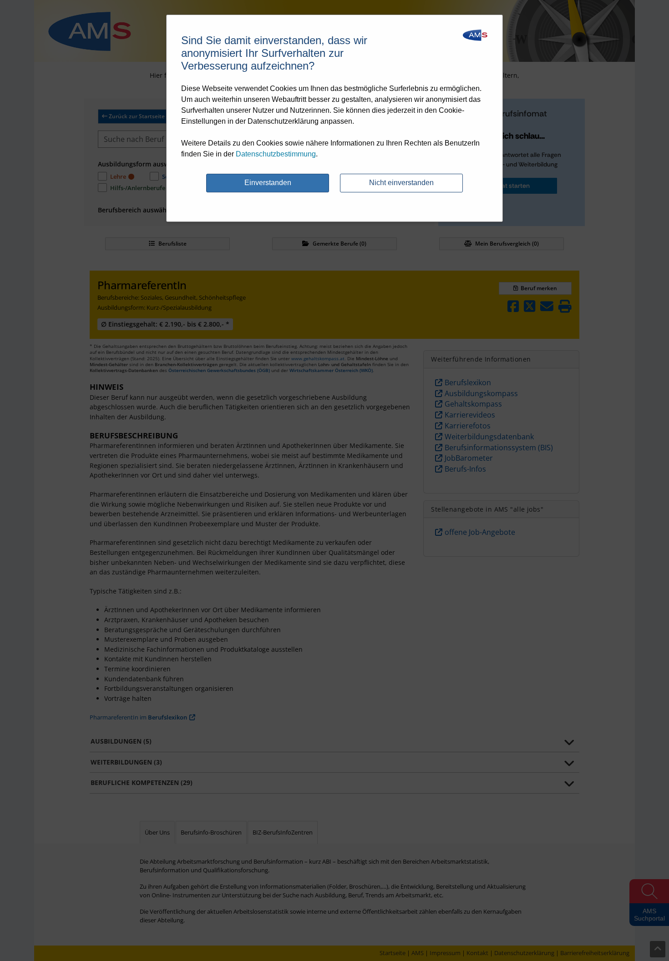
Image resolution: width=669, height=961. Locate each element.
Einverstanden (267, 182)
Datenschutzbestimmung (276, 154)
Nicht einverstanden (401, 182)
